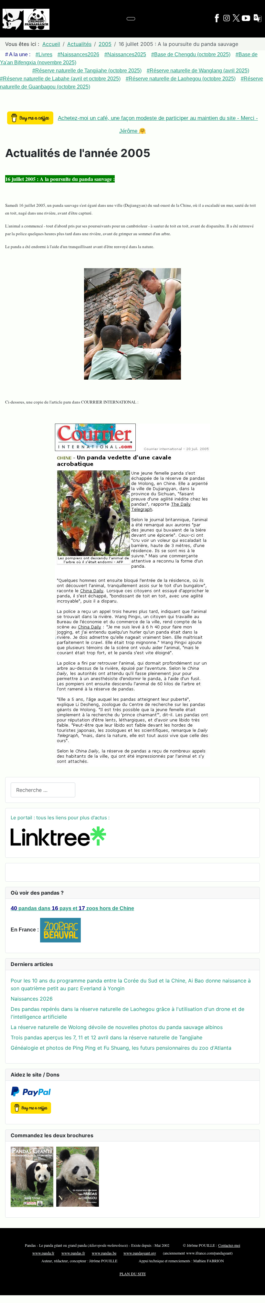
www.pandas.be (104, 1253)
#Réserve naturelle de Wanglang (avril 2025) (198, 70)
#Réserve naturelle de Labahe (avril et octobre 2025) (60, 78)
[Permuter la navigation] (131, 18)
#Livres (44, 54)
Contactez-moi (229, 1245)
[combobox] (43, 790)
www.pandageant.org (139, 1253)
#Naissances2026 (78, 54)
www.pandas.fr (73, 1253)
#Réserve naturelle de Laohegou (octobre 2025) (181, 78)
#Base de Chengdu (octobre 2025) (190, 54)
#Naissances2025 (125, 54)
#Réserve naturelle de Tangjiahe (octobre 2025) (87, 70)
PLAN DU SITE (133, 1273)
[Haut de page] (257, 1295)
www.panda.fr (43, 1253)
